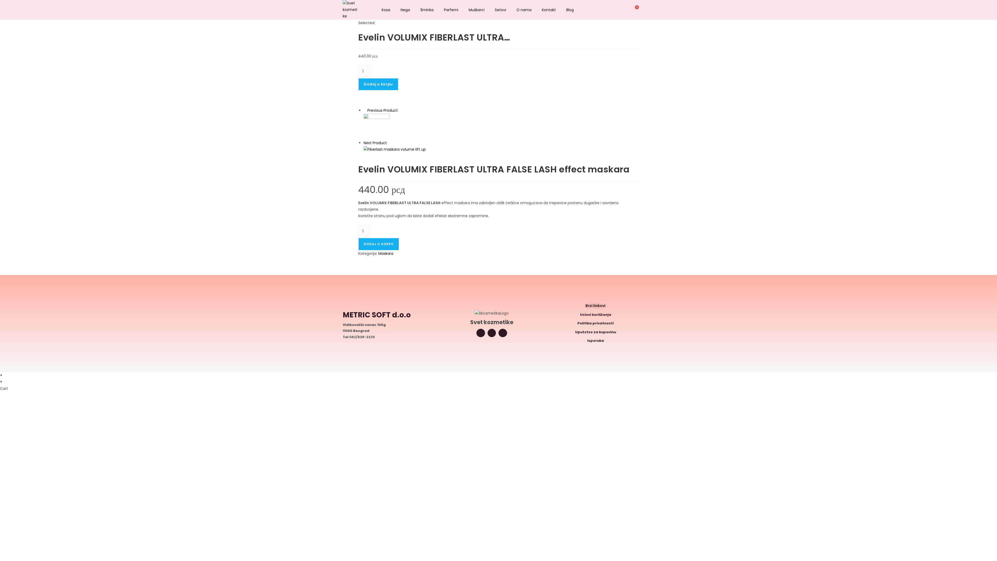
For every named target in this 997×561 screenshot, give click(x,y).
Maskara (385, 253)
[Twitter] (492, 333)
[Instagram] (480, 333)
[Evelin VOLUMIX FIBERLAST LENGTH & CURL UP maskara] (376, 126)
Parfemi (451, 9)
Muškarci (476, 9)
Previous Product (382, 110)
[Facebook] (502, 333)
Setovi (500, 9)
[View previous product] (364, 110)
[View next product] (389, 142)
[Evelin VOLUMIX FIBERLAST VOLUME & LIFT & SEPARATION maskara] (394, 149)
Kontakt (549, 9)
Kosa (386, 9)
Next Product (375, 142)
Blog (570, 9)
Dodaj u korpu (378, 84)
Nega (405, 9)
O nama (523, 9)
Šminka (427, 9)
